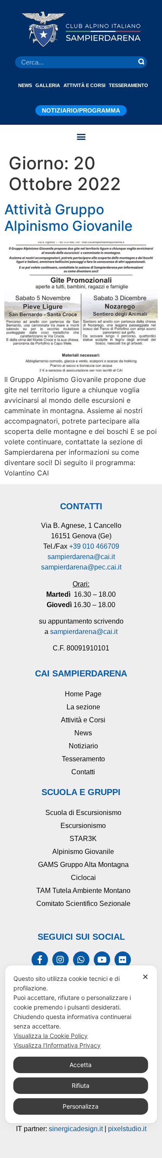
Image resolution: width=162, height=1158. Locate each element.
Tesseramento (128, 85)
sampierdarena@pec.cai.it (81, 567)
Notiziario (83, 746)
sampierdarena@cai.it (81, 556)
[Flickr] (122, 959)
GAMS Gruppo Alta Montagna (83, 864)
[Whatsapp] (81, 959)
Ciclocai (83, 877)
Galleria (47, 85)
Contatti (83, 772)
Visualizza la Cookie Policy (50, 1035)
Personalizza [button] (80, 1106)
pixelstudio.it (127, 1128)
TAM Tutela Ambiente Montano (83, 890)
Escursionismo (83, 825)
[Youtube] (102, 959)
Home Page (83, 694)
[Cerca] (141, 62)
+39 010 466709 (94, 546)
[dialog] (81, 1044)
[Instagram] (60, 959)
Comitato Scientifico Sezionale (83, 903)
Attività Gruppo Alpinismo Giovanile (68, 217)
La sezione (83, 707)
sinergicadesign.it (76, 1128)
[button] (81, 136)
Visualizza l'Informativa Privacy (57, 1045)
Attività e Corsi (84, 85)
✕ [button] (145, 976)
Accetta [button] (81, 1064)
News (25, 85)
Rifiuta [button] (80, 1085)
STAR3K (83, 838)
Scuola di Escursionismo (83, 812)
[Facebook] (40, 959)
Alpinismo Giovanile (83, 851)
